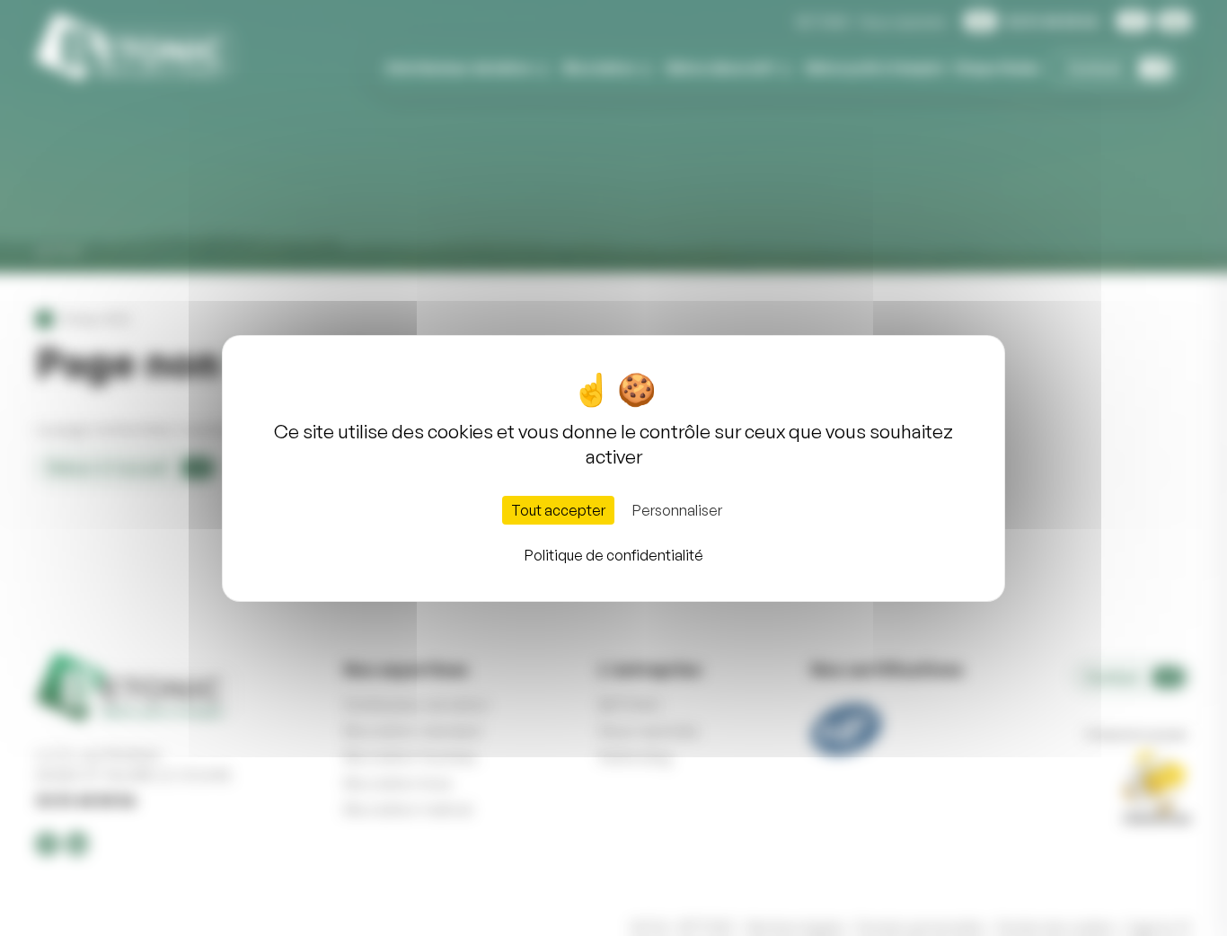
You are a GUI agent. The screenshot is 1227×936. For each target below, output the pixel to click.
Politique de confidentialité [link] (614, 555)
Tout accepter (558, 510)
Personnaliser (677, 510)
